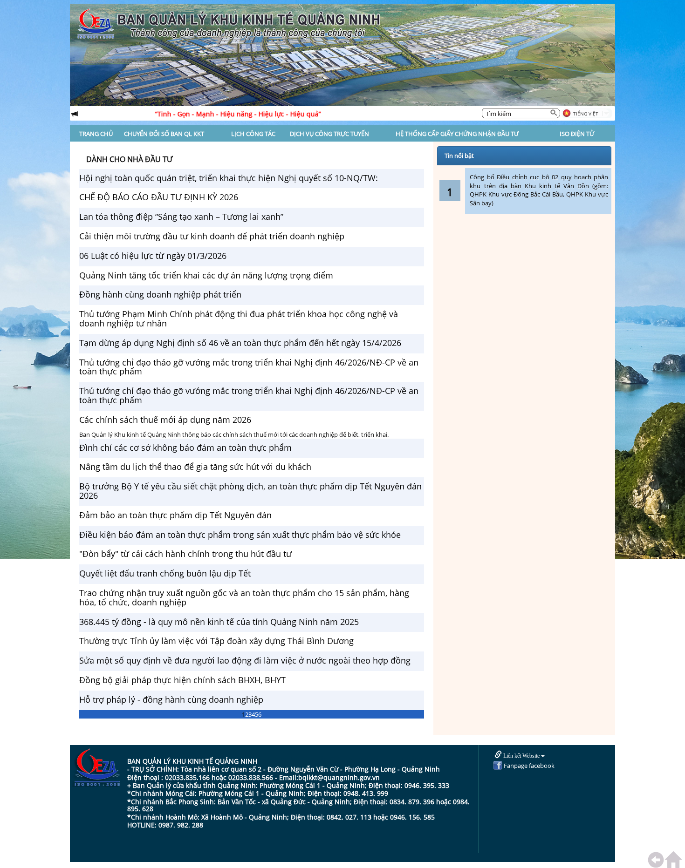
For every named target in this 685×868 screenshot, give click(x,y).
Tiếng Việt (585, 113)
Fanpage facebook (528, 765)
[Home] (674, 860)
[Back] (658, 860)
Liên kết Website (521, 756)
